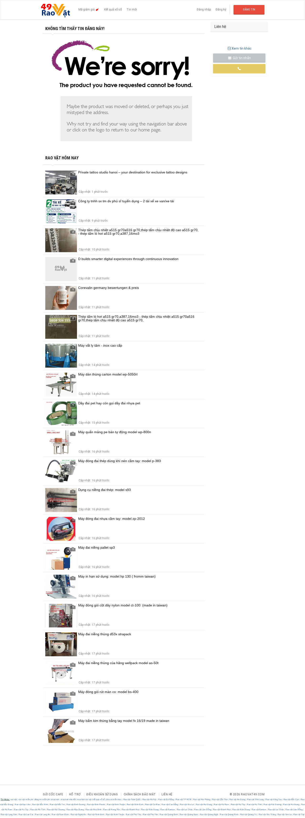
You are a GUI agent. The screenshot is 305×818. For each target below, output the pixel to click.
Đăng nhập (204, 9)
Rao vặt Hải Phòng (202, 799)
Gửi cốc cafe (53, 794)
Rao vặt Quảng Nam (189, 814)
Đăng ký (221, 9)
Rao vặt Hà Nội (149, 799)
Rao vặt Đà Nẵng (166, 799)
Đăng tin (249, 9)
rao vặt (13, 799)
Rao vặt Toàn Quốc (132, 799)
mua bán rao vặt (84, 799)
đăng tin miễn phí (42, 799)
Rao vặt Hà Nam (221, 804)
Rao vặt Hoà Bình (93, 809)
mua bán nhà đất (68, 799)
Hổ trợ (75, 794)
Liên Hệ (167, 794)
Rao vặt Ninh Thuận (115, 814)
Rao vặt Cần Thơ (219, 799)
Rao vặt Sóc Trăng (267, 814)
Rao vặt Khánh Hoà (130, 809)
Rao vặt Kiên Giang (149, 809)
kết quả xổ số (99, 799)
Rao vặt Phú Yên (150, 814)
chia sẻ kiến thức (114, 799)
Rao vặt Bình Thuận (116, 804)
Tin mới (132, 9)
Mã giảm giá (86, 9)
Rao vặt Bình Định (135, 804)
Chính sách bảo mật (140, 794)
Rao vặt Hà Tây (238, 804)
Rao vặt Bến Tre (57, 804)
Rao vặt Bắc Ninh (40, 804)
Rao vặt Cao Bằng (170, 804)
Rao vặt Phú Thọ (133, 814)
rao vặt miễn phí (26, 799)
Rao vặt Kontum (168, 809)
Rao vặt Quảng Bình (168, 814)
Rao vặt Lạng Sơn (9, 814)
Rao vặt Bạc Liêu (22, 804)
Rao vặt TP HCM (183, 799)
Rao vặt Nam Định (60, 814)
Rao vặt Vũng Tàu (273, 799)
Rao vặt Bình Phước (96, 804)
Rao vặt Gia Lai (187, 804)
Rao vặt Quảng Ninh (229, 814)
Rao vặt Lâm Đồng (203, 809)
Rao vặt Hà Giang (204, 804)
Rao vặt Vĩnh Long (255, 799)
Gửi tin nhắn (241, 58)
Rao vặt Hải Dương (272, 804)
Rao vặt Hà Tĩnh (254, 804)
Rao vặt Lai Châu (184, 809)
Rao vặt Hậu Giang (75, 809)
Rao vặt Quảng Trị (248, 814)
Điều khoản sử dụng (102, 794)
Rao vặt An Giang (237, 799)
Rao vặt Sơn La (284, 814)
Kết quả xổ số (113, 9)
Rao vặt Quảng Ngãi (209, 814)
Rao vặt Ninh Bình (96, 814)
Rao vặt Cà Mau (152, 804)
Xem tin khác (242, 48)
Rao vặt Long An (43, 814)
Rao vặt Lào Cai (26, 814)
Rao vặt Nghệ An (78, 814)
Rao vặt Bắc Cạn (291, 799)
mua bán (55, 799)
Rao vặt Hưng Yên (112, 809)
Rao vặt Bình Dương (76, 804)
